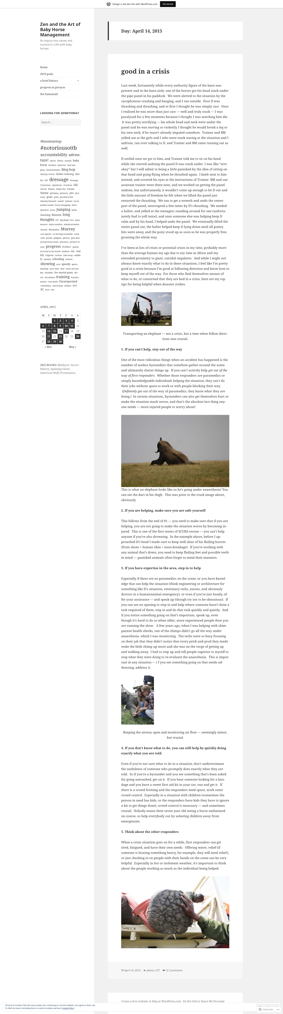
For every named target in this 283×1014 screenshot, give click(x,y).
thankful (49, 272)
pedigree (57, 238)
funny (44, 193)
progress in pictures (52, 87)
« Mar (48, 347)
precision (64, 241)
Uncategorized (68, 281)
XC (42, 289)
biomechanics (53, 169)
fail (76, 185)
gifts (71, 193)
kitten (74, 210)
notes (76, 234)
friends (70, 188)
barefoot (52, 165)
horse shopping (62, 205)
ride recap (68, 255)
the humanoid (49, 94)
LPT (57, 220)
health (61, 201)
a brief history (49, 80)
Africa (60, 160)
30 (60, 341)
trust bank (53, 281)
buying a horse (47, 174)
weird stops (57, 285)
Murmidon (54, 229)
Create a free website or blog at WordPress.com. (151, 1001)
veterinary (45, 285)
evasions (67, 185)
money (43, 229)
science (69, 259)
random (66, 251)
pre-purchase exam (49, 241)
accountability (53, 154)
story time (54, 268)
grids (56, 197)
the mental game (63, 272)
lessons (56, 215)
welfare (67, 285)
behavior (62, 165)
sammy (47, 259)
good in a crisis (145, 71)
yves (47, 289)
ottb (42, 237)
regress (49, 255)
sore (58, 264)
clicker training (65, 174)
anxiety (68, 160)
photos (66, 237)
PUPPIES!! (66, 247)
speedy (66, 264)
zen (52, 289)
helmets (68, 201)
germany (64, 193)
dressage (58, 179)
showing (47, 263)
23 (60, 336)
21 (48, 336)
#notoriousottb (58, 147)
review (58, 255)
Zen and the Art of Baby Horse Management (60, 29)
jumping (63, 209)
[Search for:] (60, 122)
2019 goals (46, 74)
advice (53, 160)
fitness (51, 188)
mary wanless (56, 224)
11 (71, 326)
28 (48, 341)
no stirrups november (63, 234)
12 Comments (174, 970)
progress (53, 246)
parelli (49, 238)
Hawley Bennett (48, 201)
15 (54, 331)
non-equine (45, 234)
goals (50, 197)
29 (54, 341)
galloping (54, 193)
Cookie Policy (68, 1008)
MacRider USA (67, 220)
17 (66, 331)
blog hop (68, 169)
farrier (43, 189)
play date (75, 238)
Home (44, 67)
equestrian (57, 185)
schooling (58, 259)
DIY (46, 180)
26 (77, 336)
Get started (168, 4)
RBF (73, 251)
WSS (75, 285)
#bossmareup (50, 141)
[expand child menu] (78, 80)
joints (52, 210)
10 (66, 326)
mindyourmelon (71, 224)
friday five (61, 189)
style (62, 268)
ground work (66, 197)
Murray (68, 228)
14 (48, 331)
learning (45, 214)
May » (72, 347)
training (63, 277)
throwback (50, 277)
